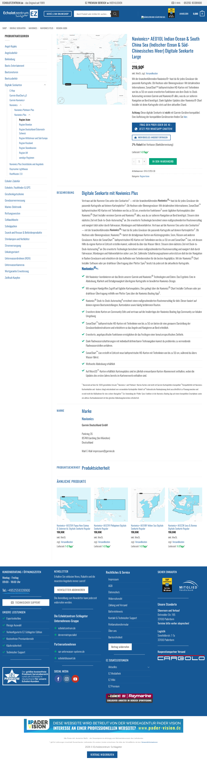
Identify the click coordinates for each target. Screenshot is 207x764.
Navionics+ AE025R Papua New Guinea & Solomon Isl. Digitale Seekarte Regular (73, 527)
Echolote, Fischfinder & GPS (17, 187)
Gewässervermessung (15, 200)
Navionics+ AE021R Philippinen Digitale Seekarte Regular (110, 527)
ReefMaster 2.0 (16, 173)
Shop (4, 28)
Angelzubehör (11, 53)
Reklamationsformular (118, 624)
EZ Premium (114, 686)
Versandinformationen (149, 742)
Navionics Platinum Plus (24, 110)
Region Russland (26, 143)
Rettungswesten (12, 213)
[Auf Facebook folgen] (58, 679)
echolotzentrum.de (67, 628)
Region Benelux (25, 124)
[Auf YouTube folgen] (75, 679)
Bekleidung (10, 59)
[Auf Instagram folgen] (67, 679)
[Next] (202, 521)
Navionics (33, 28)
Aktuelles (112, 667)
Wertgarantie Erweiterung (17, 271)
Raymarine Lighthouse (19, 169)
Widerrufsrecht (115, 598)
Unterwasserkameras (14, 265)
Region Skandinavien (27, 148)
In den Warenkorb (163, 161)
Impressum (113, 579)
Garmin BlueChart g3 (18, 95)
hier (185, 117)
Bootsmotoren (11, 72)
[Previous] (56, 521)
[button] (184, 14)
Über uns (112, 631)
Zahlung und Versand (117, 605)
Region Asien (61, 28)
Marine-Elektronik (13, 207)
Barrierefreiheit (115, 637)
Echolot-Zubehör (12, 181)
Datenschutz (114, 592)
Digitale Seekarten (18, 28)
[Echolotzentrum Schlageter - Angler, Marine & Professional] (20, 13)
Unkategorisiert (12, 252)
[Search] (115, 14)
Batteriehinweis (115, 611)
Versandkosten (152, 73)
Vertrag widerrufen (120, 647)
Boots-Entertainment (14, 65)
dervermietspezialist (67, 635)
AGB (110, 586)
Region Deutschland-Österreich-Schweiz (32, 131)
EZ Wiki (111, 680)
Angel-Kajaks (11, 46)
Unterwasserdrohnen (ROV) (17, 258)
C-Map (12, 90)
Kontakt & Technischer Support (122, 618)
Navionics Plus (46, 28)
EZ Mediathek (114, 673)
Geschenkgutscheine (14, 194)
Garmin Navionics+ (17, 100)
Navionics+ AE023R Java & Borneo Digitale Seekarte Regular (182, 527)
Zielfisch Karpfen (12, 278)
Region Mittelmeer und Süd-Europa (33, 138)
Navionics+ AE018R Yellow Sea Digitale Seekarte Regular (147, 527)
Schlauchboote (11, 220)
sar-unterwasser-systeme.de (71, 651)
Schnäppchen (11, 226)
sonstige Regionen (26, 157)
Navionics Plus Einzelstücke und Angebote (27, 164)
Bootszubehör (11, 78)
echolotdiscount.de (67, 658)
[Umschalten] (45, 85)
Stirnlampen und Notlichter (17, 239)
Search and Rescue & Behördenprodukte (23, 232)
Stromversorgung (13, 245)
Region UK (23, 152)
